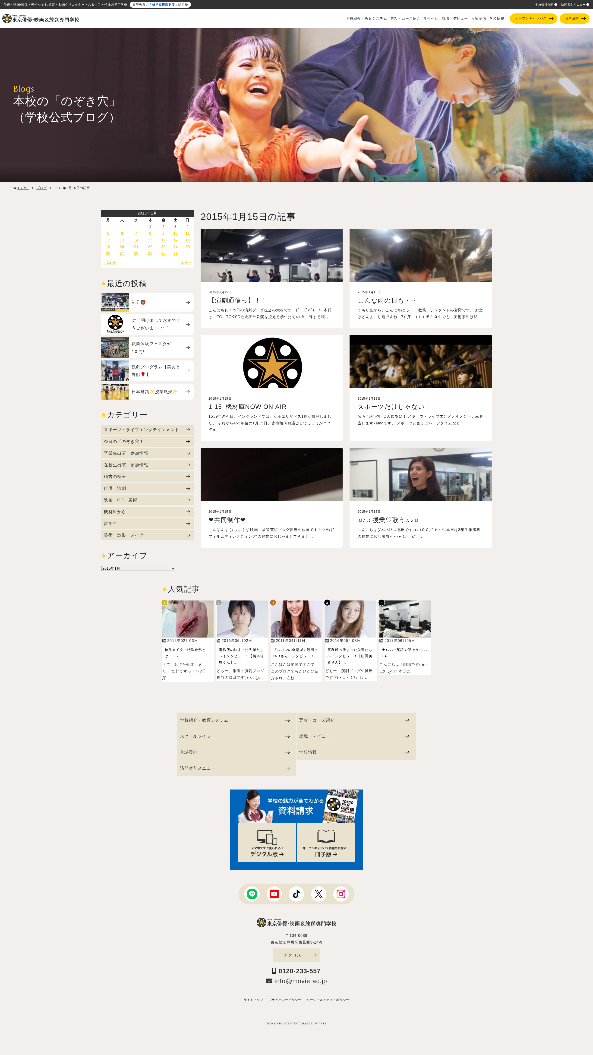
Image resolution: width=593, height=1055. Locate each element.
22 (150, 247)
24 (175, 247)
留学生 (110, 523)
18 (187, 240)
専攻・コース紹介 (405, 18)
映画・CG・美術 (120, 499)
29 (150, 253)
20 (122, 247)
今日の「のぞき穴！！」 (128, 441)
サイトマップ (253, 999)
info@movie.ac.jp (299, 981)
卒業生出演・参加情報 (126, 453)
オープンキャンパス (531, 18)
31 (175, 253)
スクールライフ (195, 736)
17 (175, 240)
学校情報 (497, 18)
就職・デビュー (455, 18)
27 (122, 253)
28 (136, 253)
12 (108, 240)
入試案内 (478, 18)
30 (163, 253)
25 (187, 247)
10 (175, 233)
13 (122, 240)
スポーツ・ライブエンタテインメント (141, 429)
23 (163, 247)
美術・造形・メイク (124, 535)
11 (187, 233)
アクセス (293, 955)
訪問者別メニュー (573, 4)
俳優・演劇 (115, 488)
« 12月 (110, 262)
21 (136, 247)
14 (136, 240)
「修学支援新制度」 (163, 4)
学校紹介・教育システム (366, 18)
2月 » (186, 262)
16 (163, 240)
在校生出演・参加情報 (126, 464)
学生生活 (431, 18)
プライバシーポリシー (285, 999)
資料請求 (572, 18)
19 (108, 247)
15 (150, 240)
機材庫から (115, 511)
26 (108, 253)
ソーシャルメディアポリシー (328, 999)
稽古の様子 (115, 476)
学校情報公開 (544, 4)
